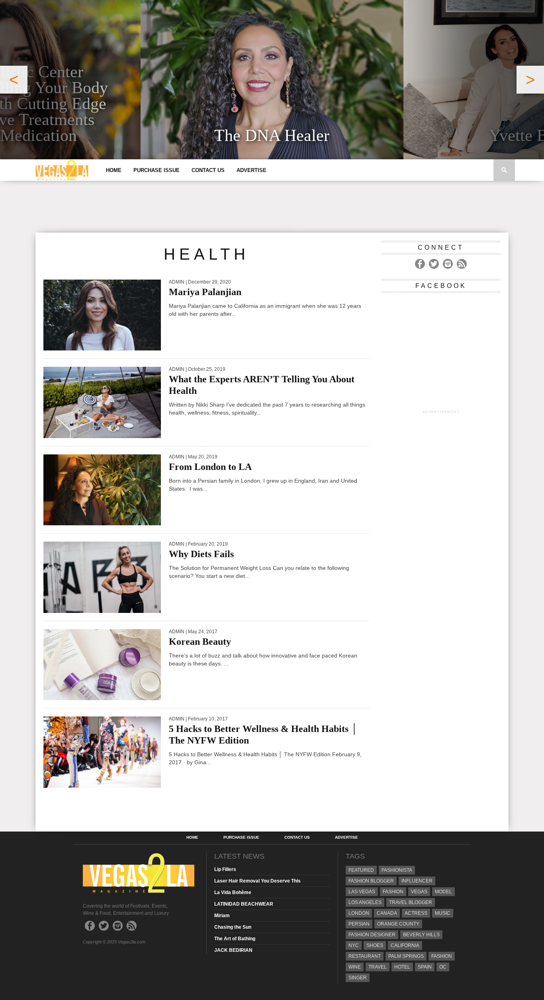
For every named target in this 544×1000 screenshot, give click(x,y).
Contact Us (208, 170)
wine (354, 967)
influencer (416, 881)
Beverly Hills (421, 934)
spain (425, 967)
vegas (419, 891)
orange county (398, 924)
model (443, 891)
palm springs (406, 956)
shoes (374, 945)
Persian (359, 924)
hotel (402, 967)
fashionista (397, 870)
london (358, 913)
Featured (361, 870)
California (405, 945)
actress (416, 913)
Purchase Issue (156, 170)
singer (357, 977)
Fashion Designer (371, 934)
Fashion (393, 891)
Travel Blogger (410, 902)
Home (113, 170)
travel (377, 967)
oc (442, 967)
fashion (441, 956)
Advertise (251, 170)
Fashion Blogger (371, 881)
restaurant (364, 956)
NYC (353, 945)
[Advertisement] (272, 207)
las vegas (361, 891)
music (442, 913)
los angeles (365, 902)
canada (387, 913)
